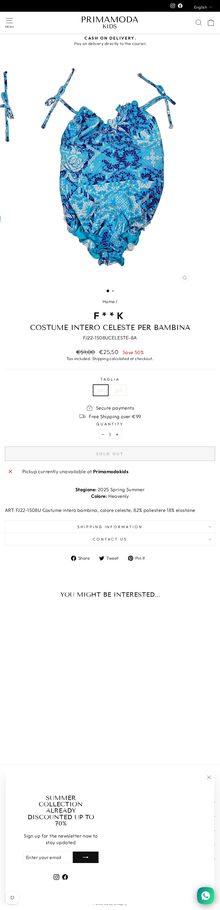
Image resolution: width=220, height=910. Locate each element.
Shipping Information (110, 526)
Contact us (110, 539)
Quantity (110, 424)
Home (109, 301)
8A (101, 390)
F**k (110, 316)
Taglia (110, 379)
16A (118, 390)
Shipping (100, 358)
